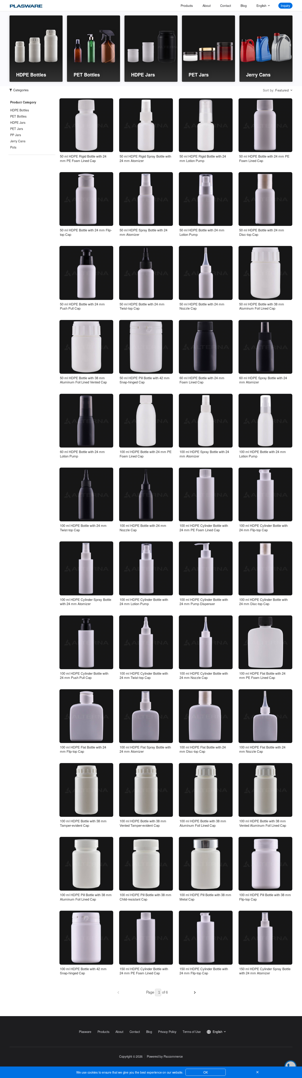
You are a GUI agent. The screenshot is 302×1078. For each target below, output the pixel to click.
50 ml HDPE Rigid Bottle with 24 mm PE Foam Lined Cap (83, 158)
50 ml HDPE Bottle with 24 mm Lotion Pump (202, 232)
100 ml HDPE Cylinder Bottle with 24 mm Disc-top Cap (263, 601)
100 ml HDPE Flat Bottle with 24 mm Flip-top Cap (83, 749)
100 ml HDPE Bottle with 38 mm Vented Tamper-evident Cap (143, 823)
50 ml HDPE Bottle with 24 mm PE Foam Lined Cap (264, 158)
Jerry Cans (17, 141)
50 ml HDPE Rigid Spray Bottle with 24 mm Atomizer (145, 158)
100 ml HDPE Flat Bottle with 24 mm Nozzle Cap (262, 749)
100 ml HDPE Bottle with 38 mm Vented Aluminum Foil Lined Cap (262, 823)
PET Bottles (18, 116)
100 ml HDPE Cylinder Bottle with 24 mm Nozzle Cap (204, 675)
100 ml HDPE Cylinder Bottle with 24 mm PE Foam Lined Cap (204, 527)
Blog (244, 5)
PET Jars (16, 128)
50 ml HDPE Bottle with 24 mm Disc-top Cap (261, 232)
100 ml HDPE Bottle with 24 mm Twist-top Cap (83, 527)
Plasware (85, 1031)
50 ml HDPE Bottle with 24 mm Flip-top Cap (86, 232)
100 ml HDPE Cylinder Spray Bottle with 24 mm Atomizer (85, 601)
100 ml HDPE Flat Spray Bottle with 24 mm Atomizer (145, 749)
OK (205, 1072)
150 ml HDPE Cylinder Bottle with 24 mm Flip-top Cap (204, 971)
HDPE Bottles (19, 110)
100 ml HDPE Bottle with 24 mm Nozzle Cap (143, 527)
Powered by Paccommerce (165, 1056)
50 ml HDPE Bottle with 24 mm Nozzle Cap (202, 306)
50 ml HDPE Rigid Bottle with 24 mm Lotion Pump (203, 158)
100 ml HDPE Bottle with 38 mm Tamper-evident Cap (83, 823)
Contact (225, 5)
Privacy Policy (167, 1031)
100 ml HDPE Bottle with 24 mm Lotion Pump (262, 453)
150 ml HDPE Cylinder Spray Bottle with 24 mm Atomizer (265, 971)
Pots (13, 147)
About (206, 5)
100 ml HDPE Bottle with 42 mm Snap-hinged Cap (83, 971)
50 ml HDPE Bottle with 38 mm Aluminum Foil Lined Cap (261, 306)
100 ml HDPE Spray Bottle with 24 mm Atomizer (204, 453)
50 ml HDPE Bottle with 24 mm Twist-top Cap (142, 306)
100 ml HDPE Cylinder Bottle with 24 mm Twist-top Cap (144, 675)
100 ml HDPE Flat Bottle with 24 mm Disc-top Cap (203, 749)
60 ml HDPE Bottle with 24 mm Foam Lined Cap (202, 380)
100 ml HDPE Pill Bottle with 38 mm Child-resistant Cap (145, 897)
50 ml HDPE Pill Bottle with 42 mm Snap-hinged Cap (145, 380)
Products (187, 5)
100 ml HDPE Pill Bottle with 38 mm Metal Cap (205, 897)
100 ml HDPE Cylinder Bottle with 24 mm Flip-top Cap (263, 527)
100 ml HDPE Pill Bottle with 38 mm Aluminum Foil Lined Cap (86, 897)
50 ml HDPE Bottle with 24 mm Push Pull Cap (82, 306)
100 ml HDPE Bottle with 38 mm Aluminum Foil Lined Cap (203, 823)
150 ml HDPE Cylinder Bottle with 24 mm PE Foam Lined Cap (144, 971)
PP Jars (15, 135)
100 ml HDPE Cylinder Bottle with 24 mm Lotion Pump (144, 601)
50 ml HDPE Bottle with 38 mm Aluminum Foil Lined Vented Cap (83, 380)
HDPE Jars (17, 122)
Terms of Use (192, 1031)
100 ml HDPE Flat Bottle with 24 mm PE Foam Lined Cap (262, 675)
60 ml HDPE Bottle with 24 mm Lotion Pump (82, 453)
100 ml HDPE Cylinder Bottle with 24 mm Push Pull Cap (84, 675)
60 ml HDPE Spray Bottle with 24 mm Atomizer (263, 380)
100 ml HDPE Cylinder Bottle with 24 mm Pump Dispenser (204, 601)
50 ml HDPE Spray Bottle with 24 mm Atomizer (143, 232)
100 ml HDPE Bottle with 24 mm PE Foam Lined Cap (146, 453)
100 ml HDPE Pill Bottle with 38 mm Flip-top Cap (265, 897)
